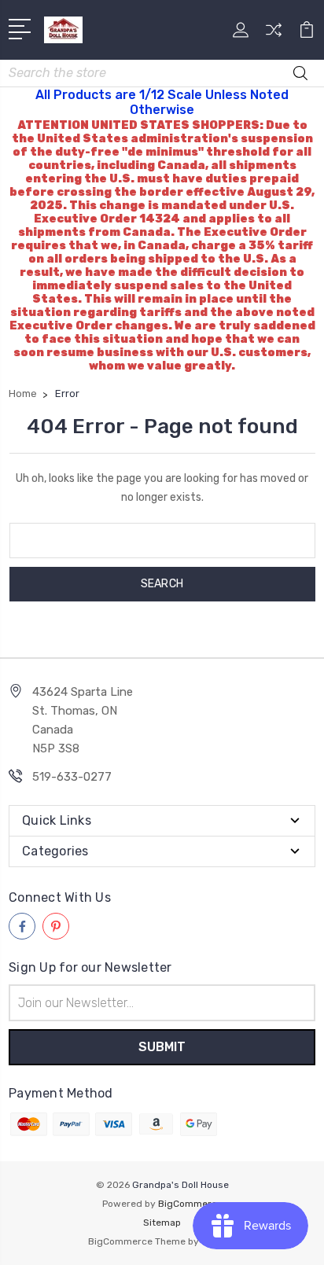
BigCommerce (190, 1203)
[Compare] (273, 35)
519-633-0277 (72, 777)
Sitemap (162, 1222)
